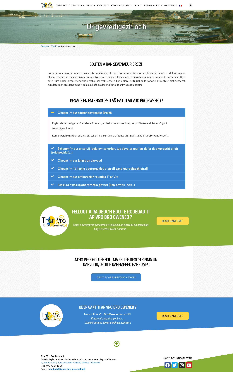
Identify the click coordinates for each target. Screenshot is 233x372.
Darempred (170, 5)
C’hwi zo (101, 5)
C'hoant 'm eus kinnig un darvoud (80, 160)
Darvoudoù (78, 5)
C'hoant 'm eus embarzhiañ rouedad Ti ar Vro (88, 177)
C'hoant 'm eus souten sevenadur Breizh (85, 113)
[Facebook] (168, 365)
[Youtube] (189, 365)
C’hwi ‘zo (55, 46)
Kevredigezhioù (120, 5)
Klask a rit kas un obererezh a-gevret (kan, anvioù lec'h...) (96, 185)
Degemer (45, 46)
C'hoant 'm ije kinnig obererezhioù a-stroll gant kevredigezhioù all (103, 168)
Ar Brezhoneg (152, 5)
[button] (190, 5)
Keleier (91, 5)
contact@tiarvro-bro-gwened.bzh (67, 369)
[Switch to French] (180, 5)
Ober (136, 5)
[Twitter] (175, 365)
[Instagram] (182, 365)
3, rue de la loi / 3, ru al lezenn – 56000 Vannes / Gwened (70, 362)
